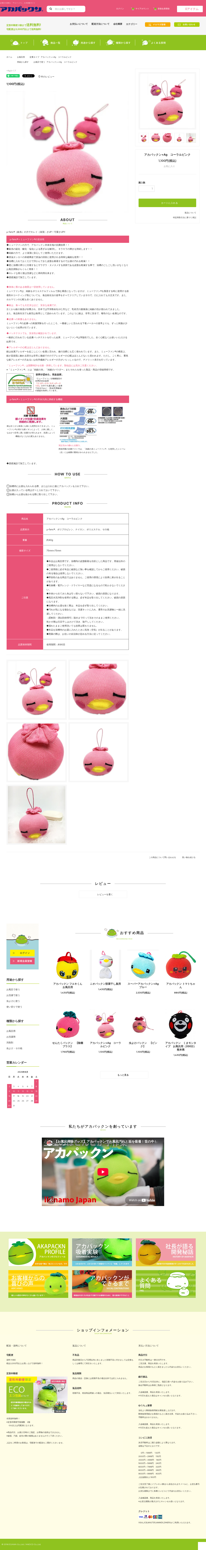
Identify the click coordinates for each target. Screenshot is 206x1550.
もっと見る (123, 1075)
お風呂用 (21, 57)
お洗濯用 (10, 1036)
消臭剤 (9, 1042)
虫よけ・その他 (14, 1048)
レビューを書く (105, 894)
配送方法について (101, 23)
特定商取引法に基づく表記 (184, 217)
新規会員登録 (163, 8)
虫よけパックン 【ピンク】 (143, 1044)
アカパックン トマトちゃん (180, 985)
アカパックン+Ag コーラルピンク (105, 1044)
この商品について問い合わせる (162, 857)
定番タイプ (34, 57)
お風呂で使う (39, 62)
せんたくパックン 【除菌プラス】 (67, 1044)
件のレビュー (46, 76)
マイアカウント (142, 8)
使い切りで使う (14, 1006)
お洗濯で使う (13, 995)
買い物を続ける (189, 857)
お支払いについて (79, 23)
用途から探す (23, 62)
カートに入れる (169, 202)
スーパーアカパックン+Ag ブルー (143, 985)
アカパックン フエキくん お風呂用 (67, 985)
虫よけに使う (13, 1001)
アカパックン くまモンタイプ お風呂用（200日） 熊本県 (180, 1046)
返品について (190, 212)
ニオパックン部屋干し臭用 (105, 983)
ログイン (120, 8)
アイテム (192, 9)
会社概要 (117, 23)
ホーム (9, 57)
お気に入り (169, 166)
